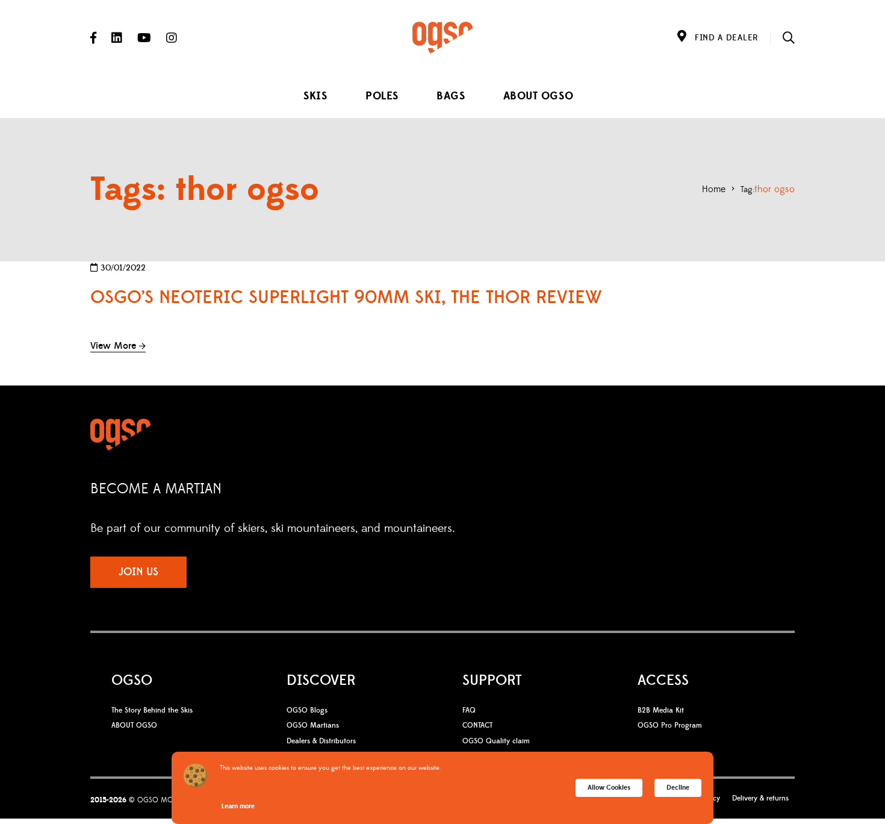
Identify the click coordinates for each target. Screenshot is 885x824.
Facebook (93, 38)
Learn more (238, 806)
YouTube (144, 38)
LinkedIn (116, 38)
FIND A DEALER (726, 38)
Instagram (171, 38)
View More (113, 346)
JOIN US (138, 572)
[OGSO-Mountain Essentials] (442, 38)
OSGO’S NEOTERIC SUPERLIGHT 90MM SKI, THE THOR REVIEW (346, 297)
